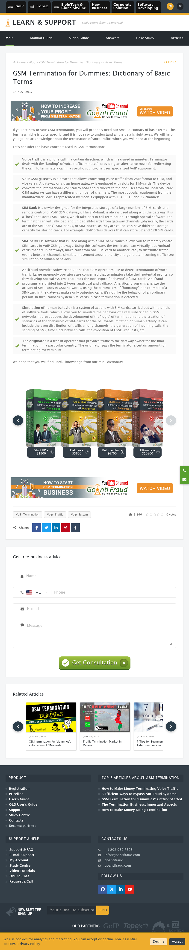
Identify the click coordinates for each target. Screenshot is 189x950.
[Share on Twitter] (46, 527)
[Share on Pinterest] (65, 527)
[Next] (171, 726)
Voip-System (79, 514)
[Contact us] (184, 479)
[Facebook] (102, 889)
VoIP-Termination (27, 514)
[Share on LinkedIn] (56, 527)
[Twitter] (111, 889)
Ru (180, 6)
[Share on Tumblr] (75, 527)
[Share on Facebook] (36, 527)
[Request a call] (184, 470)
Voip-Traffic (55, 514)
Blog (32, 62)
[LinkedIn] (120, 889)
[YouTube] (129, 889)
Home (21, 62)
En (170, 6)
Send (103, 910)
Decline (158, 941)
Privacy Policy (29, 943)
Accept (177, 941)
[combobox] (37, 592)
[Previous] (18, 420)
